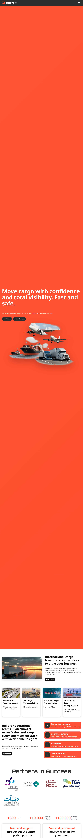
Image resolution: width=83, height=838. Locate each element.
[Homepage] (8, 3)
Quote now (7, 319)
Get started (7, 754)
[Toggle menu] (79, 3)
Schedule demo (19, 319)
